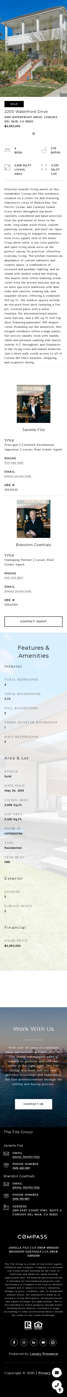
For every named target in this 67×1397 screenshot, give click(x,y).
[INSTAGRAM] (24, 1342)
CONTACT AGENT (33, 621)
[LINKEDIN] (33, 1342)
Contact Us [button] (34, 1104)
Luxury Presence (44, 1354)
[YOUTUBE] (43, 1342)
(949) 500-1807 (21, 1198)
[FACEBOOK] (14, 1342)
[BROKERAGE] (52, 1342)
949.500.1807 (13, 577)
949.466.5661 (13, 462)
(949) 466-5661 (21, 1168)
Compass (40, 1267)
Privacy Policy (50, 1373)
